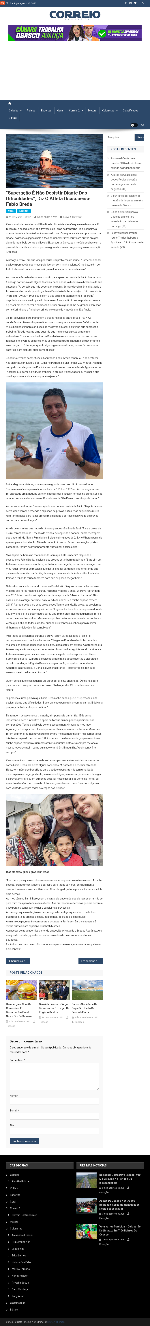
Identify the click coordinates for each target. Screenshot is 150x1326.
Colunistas (108, 110)
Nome (14, 1095)
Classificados (130, 110)
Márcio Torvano (21, 1269)
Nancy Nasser (20, 1275)
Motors (92, 110)
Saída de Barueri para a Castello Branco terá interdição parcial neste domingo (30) (124, 219)
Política (31, 110)
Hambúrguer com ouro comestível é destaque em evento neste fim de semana (20, 1010)
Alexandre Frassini (22, 1235)
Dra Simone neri (21, 1241)
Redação (10, 1026)
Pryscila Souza (20, 1282)
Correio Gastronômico (24, 1215)
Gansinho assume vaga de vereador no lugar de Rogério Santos (54, 1008)
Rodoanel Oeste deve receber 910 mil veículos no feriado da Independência (126, 163)
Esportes (46, 110)
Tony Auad (18, 1296)
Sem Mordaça (20, 1289)
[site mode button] (134, 125)
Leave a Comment (72, 217)
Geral (60, 110)
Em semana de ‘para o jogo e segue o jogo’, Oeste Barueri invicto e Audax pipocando (92, 961)
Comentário (17, 1060)
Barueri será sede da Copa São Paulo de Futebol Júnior (84, 1008)
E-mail (14, 1110)
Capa (11, 211)
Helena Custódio (21, 1262)
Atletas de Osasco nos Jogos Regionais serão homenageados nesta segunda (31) (124, 181)
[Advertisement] (75, 72)
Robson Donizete (47, 216)
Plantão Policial (20, 1181)
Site (12, 1125)
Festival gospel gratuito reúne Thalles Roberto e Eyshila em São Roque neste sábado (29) (127, 240)
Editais (13, 117)
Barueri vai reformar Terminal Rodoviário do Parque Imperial (20, 961)
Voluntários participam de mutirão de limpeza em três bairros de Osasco (127, 200)
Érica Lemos (19, 1255)
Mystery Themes (55, 1322)
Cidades (13, 110)
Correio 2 (74, 110)
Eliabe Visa (18, 1248)
